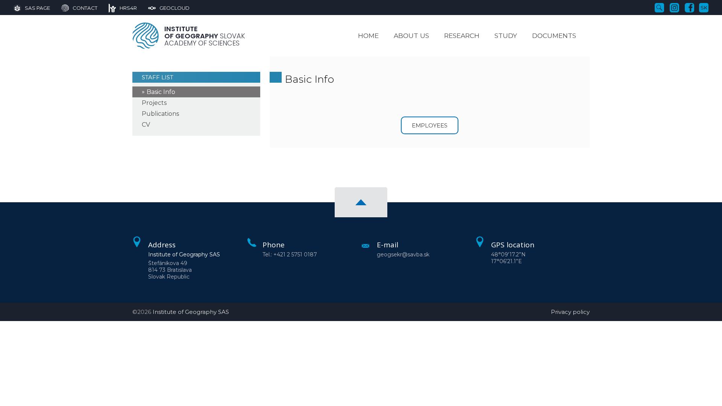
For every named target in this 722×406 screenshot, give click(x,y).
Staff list (157, 77)
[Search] (659, 7)
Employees (430, 125)
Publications (160, 113)
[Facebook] (689, 7)
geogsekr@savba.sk (403, 254)
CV (146, 124)
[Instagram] (674, 7)
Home (368, 35)
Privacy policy (570, 311)
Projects (154, 102)
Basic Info (161, 91)
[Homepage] (145, 36)
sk (704, 8)
